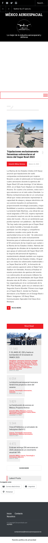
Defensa (29, 365)
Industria (19, 369)
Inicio (9, 513)
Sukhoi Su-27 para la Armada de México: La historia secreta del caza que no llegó (23, 9)
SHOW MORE (24, 468)
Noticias (22, 164)
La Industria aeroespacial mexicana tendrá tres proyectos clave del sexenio (23, 384)
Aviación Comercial (23, 362)
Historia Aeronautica (26, 434)
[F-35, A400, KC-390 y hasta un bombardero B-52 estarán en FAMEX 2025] (24, 338)
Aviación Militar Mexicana (22, 363)
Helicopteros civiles (16, 367)
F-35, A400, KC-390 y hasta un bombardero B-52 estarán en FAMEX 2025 (21, 354)
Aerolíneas (13, 360)
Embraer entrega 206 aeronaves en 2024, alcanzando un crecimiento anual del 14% (23, 449)
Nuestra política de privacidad (24, 540)
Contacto (19, 513)
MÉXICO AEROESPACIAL (23, 15)
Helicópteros (25, 366)
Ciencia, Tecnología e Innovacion (23, 364)
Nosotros (11, 516)
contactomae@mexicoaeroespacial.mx (27, 532)
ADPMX (9, 524)
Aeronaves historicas (24, 360)
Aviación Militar (14, 164)
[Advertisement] (24, 66)
